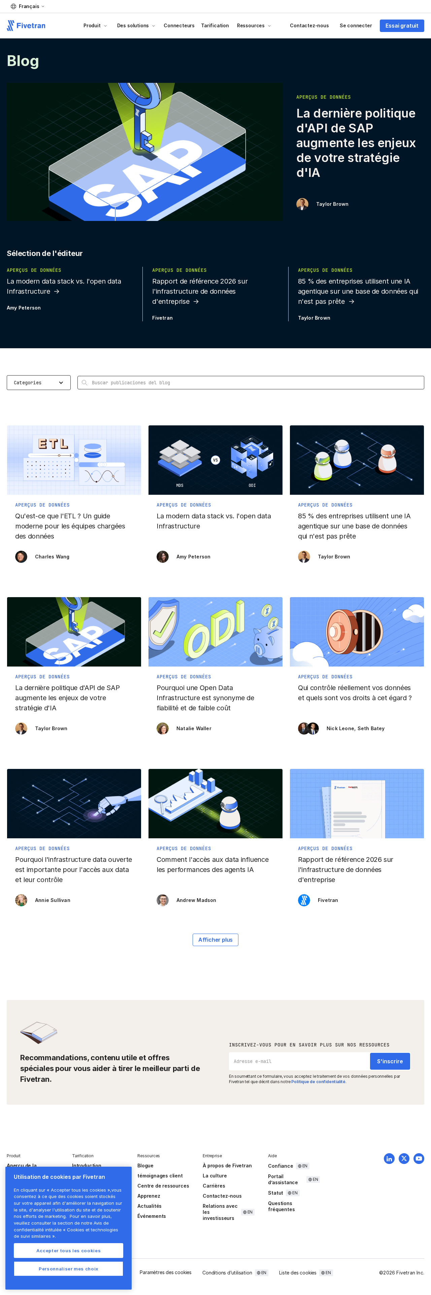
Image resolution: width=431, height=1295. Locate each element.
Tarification (215, 25)
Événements (151, 1216)
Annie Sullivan (52, 900)
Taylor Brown (332, 204)
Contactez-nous (309, 25)
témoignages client (160, 1175)
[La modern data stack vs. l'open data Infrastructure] (215, 497)
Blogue (145, 1165)
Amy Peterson (24, 308)
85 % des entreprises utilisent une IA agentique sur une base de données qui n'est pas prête (358, 291)
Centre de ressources (163, 1186)
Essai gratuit (402, 25)
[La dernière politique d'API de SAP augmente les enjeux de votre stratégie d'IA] (74, 669)
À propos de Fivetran (227, 1165)
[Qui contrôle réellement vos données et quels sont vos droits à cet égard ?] (357, 669)
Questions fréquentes (281, 1206)
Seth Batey (371, 728)
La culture (215, 1175)
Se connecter (356, 25)
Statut (275, 1193)
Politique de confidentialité (318, 1081)
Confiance (280, 1166)
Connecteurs (179, 25)
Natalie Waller (193, 728)
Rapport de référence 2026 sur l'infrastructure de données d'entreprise (199, 291)
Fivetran (162, 318)
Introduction (86, 1165)
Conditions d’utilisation (227, 1272)
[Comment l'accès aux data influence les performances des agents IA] (215, 841)
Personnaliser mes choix (68, 1268)
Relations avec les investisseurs (220, 1212)
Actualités (149, 1206)
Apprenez (148, 1196)
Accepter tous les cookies (68, 1250)
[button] (27, 6)
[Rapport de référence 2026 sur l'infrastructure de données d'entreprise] (357, 841)
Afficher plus (215, 939)
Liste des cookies (298, 1272)
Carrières (214, 1186)
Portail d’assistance (283, 1179)
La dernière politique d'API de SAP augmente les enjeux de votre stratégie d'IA (356, 143)
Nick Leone (340, 728)
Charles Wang (52, 556)
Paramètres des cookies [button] (166, 1272)
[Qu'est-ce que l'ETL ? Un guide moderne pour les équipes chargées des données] (74, 497)
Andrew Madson (196, 900)
